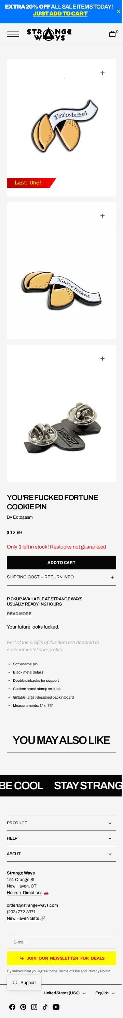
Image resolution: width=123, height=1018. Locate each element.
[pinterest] (23, 1007)
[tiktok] (45, 1007)
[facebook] (12, 1007)
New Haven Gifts (23, 918)
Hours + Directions (24, 892)
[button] (15, 34)
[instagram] (34, 1007)
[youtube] (56, 1007)
